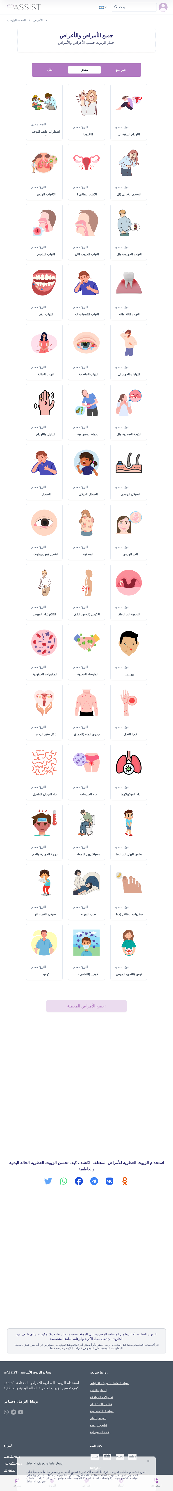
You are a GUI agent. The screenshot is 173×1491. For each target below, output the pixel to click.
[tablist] (86, 70)
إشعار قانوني (98, 1390)
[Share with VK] (109, 1181)
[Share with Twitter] (48, 1181)
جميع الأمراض (13, 1463)
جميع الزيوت (12, 1456)
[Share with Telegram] (94, 1181)
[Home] (24, 7)
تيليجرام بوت (98, 1425)
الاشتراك (9, 1470)
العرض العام (98, 1418)
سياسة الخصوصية (102, 1411)
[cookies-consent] (148, 1461)
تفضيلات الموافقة (101, 1397)
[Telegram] (13, 1412)
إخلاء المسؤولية (100, 1432)
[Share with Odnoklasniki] (125, 1181)
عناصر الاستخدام (101, 1404)
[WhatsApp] (6, 1412)
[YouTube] (20, 1412)
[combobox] (103, 7)
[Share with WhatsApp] (63, 1181)
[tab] (50, 70)
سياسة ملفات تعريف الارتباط (109, 1383)
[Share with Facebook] (79, 1181)
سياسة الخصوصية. (126, 1478)
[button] (163, 7)
